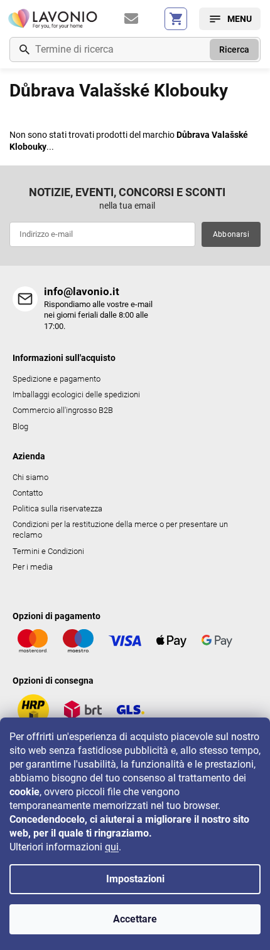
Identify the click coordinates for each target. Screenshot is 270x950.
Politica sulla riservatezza (57, 508)
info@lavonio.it (81, 291)
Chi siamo (30, 477)
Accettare (135, 919)
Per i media (33, 567)
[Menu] (230, 19)
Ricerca (234, 49)
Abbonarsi (231, 234)
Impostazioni (135, 879)
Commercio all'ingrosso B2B (63, 410)
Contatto (28, 493)
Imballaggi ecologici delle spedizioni (76, 394)
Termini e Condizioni (48, 551)
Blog (20, 426)
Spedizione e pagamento (56, 379)
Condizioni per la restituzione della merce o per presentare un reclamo (120, 529)
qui (112, 847)
